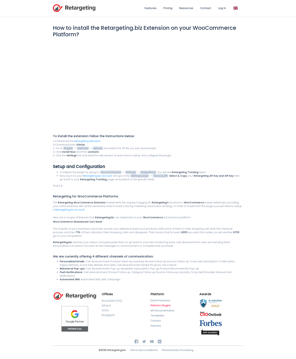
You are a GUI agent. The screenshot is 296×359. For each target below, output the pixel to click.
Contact (205, 8)
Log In (222, 8)
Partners (156, 325)
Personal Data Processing (177, 350)
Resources (186, 8)
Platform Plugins (161, 305)
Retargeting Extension (87, 141)
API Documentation (163, 310)
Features (150, 8)
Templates (157, 315)
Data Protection (160, 300)
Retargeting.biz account (98, 176)
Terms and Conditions (144, 350)
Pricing (167, 8)
